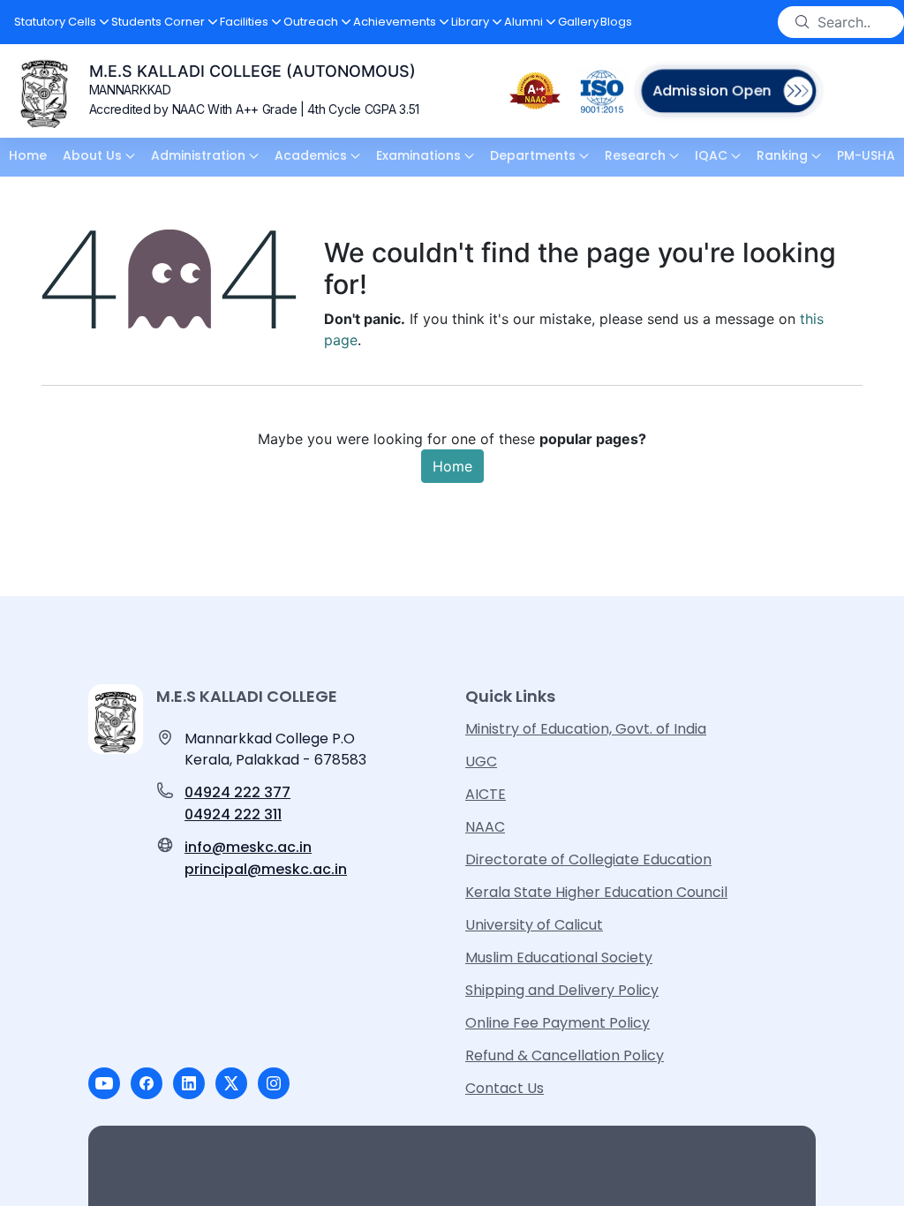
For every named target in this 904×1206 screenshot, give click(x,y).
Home (452, 466)
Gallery (578, 21)
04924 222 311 (233, 814)
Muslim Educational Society (558, 957)
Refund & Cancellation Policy (564, 1055)
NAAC (485, 827)
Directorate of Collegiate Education (588, 859)
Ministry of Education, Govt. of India (585, 729)
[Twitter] (231, 1083)
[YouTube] (104, 1083)
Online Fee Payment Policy (557, 1023)
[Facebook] (146, 1083)
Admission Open (711, 90)
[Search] (802, 22)
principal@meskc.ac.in (266, 869)
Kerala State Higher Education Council (596, 892)
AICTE (485, 794)
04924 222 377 (237, 792)
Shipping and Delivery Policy (562, 990)
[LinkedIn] (189, 1083)
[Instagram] (274, 1083)
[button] (61, 22)
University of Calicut (534, 925)
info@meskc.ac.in (248, 847)
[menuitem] (27, 157)
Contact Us (504, 1088)
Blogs (616, 21)
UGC (481, 761)
